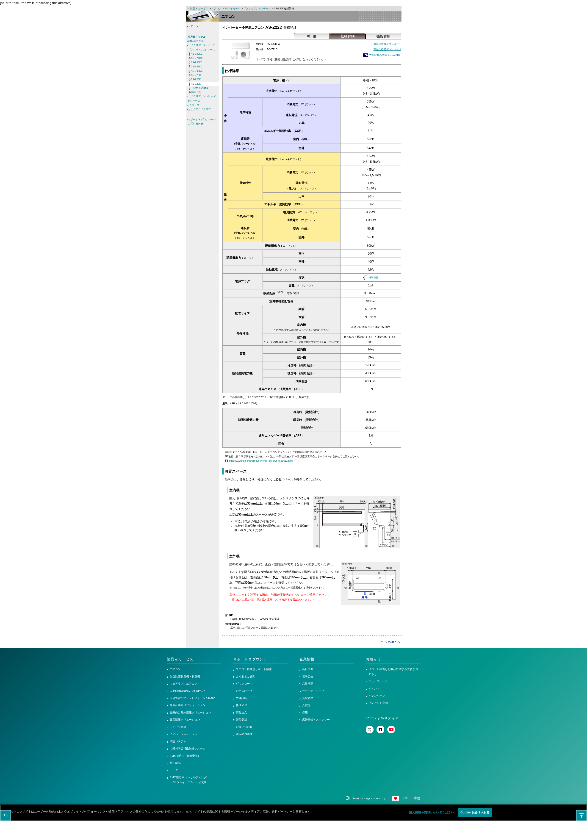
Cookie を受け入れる (475, 812)
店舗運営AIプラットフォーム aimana (192, 698)
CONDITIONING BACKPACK (187, 691)
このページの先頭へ (581, 815)
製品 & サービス (199, 8)
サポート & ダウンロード (202, 119)
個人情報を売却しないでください (431, 812)
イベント (373, 688)
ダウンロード (244, 683)
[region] (293, 813)
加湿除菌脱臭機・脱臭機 (185, 676)
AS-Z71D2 (196, 58)
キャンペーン (376, 695)
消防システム (178, 741)
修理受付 (241, 705)
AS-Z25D (196, 79)
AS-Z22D (196, 83)
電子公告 (307, 676)
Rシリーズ (194, 100)
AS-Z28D (196, 75)
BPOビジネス (178, 727)
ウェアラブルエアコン (183, 683)
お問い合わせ (195, 123)
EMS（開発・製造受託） (185, 755)
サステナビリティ (313, 691)
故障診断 (241, 698)
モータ (174, 770)
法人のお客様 (244, 734)
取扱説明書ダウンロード (387, 43)
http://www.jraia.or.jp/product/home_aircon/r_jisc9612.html (261, 460)
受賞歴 (306, 705)
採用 (305, 712)
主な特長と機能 (199, 87)
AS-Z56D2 (196, 66)
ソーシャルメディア (382, 718)
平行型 (373, 277)
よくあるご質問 (245, 676)
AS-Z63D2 (196, 62)
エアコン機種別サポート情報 (254, 669)
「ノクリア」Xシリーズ (201, 45)
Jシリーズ (193, 105)
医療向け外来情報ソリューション (190, 712)
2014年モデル (232, 8)
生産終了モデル (197, 36)
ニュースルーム (378, 681)
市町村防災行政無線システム (187, 748)
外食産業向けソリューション (187, 705)
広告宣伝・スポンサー (316, 719)
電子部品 (175, 763)
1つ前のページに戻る (5, 815)
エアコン (216, 8)
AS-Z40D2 (196, 70)
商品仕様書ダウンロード (387, 49)
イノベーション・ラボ (183, 734)
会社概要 (307, 669)
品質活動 (307, 683)
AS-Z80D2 (196, 53)
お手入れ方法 (244, 691)
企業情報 (306, 659)
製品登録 (241, 719)
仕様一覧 (196, 92)
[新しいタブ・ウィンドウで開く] (370, 732)
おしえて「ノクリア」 (200, 109)
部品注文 (241, 712)
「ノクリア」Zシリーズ (257, 8)
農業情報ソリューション (185, 719)
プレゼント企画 (378, 703)
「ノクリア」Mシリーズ (202, 96)
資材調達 (307, 698)
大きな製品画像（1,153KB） (385, 54)
